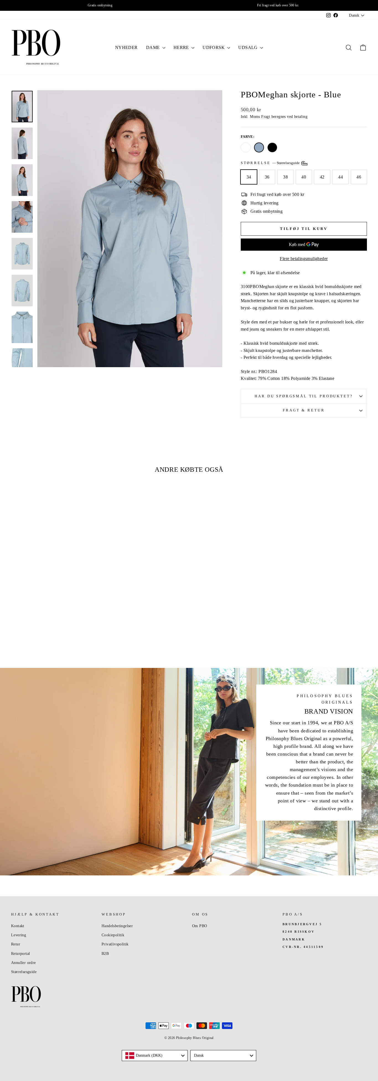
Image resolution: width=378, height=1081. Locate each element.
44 (340, 177)
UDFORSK (214, 47)
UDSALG (248, 47)
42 (322, 177)
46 (358, 177)
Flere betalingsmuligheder (304, 258)
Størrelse (271, 163)
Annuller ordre (23, 963)
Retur (15, 944)
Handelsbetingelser (117, 926)
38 (285, 177)
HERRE (182, 47)
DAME (153, 47)
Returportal (20, 954)
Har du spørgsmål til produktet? (304, 396)
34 (249, 177)
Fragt (265, 117)
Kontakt (17, 926)
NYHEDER (126, 47)
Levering (18, 935)
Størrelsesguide (24, 972)
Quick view (53, 607)
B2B (105, 954)
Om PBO (199, 926)
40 (303, 177)
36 (267, 177)
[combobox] (155, 1055)
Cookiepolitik (113, 935)
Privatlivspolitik (115, 944)
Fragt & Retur (304, 410)
